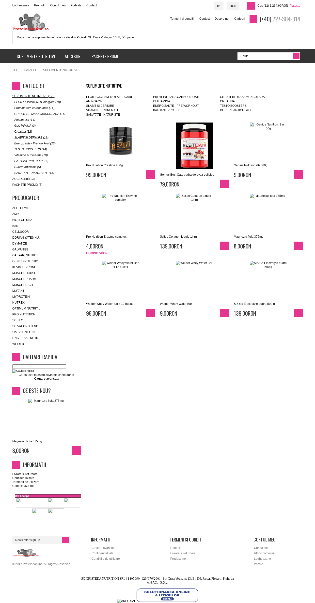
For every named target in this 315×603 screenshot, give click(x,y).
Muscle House (24, 273)
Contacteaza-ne (23, 486)
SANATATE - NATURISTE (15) (34, 173)
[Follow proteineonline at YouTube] (306, 70)
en (218, 6)
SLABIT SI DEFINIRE (100, 106)
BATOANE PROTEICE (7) (31, 161)
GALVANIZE (20, 249)
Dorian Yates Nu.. (26, 237)
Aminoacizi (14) (24, 120)
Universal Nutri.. (26, 338)
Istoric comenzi (264, 553)
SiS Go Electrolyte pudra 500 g (254, 304)
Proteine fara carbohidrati (176, 97)
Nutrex (18, 302)
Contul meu (58, 5)
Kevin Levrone (24, 267)
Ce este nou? (37, 390)
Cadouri (239, 18)
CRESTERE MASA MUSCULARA (242, 97)
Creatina (227, 101)
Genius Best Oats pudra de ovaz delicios (187, 174)
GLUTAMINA (161, 101)
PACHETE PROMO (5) (27, 184)
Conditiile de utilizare (106, 558)
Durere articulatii (235, 110)
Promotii (39, 5)
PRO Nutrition (23, 314)
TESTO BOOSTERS (233, 106)
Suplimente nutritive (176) (33, 96)
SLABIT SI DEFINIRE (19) (31, 137)
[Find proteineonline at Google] (306, 78)
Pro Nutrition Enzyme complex (106, 236)
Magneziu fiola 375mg (249, 236)
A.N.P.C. (152, 582)
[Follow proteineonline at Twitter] (306, 62)
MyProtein (21, 296)
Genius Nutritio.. (26, 261)
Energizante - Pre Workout (176, 106)
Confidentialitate (23, 478)
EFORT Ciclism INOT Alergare (109, 97)
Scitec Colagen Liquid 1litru (178, 236)
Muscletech (22, 285)
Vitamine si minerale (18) (31, 155)
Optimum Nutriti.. (26, 308)
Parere (258, 564)
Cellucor (20, 231)
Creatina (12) (23, 131)
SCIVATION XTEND (25, 326)
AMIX (15, 214)
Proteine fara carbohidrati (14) (34, 108)
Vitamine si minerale (102, 110)
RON (233, 6)
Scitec (17, 320)
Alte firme (20, 208)
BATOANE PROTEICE (168, 110)
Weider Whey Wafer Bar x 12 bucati (109, 304)
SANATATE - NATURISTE (103, 114)
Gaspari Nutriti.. (25, 255)
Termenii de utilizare (25, 482)
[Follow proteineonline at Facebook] (306, 53)
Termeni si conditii (182, 18)
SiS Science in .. (24, 332)
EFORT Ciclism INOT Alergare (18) (37, 102)
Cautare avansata (103, 548)
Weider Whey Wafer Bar (176, 304)
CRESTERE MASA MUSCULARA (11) (39, 114)
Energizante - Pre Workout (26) (35, 143)
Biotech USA (22, 220)
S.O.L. (164, 582)
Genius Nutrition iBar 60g (251, 165)
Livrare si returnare (25, 474)
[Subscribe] (65, 540)
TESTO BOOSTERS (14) (30, 149)
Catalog (30, 70)
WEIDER (18, 344)
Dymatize (19, 243)
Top (15, 70)
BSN (15, 226)
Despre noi (222, 18)
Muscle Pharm (24, 279)
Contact (91, 5)
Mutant (18, 291)
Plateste (76, 5)
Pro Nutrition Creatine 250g (104, 165)
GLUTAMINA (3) (25, 125)
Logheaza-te (20, 5)
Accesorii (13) (23, 179)
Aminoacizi (94, 101)
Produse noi (178, 558)
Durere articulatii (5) (27, 167)
